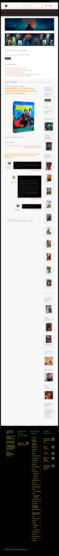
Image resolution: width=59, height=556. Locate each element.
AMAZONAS (34, 446)
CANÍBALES (36, 525)
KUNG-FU (34, 482)
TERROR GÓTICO (36, 531)
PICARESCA (34, 503)
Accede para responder (35, 170)
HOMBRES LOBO (35, 480)
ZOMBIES (34, 540)
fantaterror (47, 11)
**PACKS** (34, 437)
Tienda (5, 11)
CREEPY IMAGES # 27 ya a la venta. (14, 145)
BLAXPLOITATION (36, 455)
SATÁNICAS (36, 529)
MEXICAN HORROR (36, 486)
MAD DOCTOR (35, 484)
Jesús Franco (5, 14)
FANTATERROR (35, 466)
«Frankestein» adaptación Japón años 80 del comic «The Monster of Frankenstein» (32, 146)
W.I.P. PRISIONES (36, 536)
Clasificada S (29, 11)
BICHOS (34, 451)
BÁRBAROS (36, 473)
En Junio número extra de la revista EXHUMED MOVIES (16, 70)
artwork (38, 11)
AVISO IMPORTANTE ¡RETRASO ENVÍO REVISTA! (15, 75)
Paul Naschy (15, 14)
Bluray (20, 11)
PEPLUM (35, 477)
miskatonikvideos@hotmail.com (31, 192)
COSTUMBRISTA (37, 491)
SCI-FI (33, 516)
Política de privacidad (9, 549)
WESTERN (34, 538)
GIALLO (33, 469)
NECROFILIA (35, 501)
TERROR (34, 523)
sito (17, 86)
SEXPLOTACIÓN (35, 518)
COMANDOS (34, 460)
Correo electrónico (54, 1)
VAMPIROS (34, 534)
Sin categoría (11, 142)
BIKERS (34, 453)
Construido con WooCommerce (20, 549)
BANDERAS (34, 449)
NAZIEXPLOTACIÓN (36, 499)
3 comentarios (22, 86)
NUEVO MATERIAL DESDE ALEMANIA (13, 72)
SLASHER (34, 520)
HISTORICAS (35, 471)
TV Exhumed (24, 14)
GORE (35, 527)
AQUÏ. (22, 137)
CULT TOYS (34, 462)
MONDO (34, 489)
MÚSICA (34, 493)
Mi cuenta (13, 11)
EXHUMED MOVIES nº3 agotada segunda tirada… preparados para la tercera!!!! (21, 74)
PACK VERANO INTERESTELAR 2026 (13, 68)
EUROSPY (34, 464)
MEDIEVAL (36, 475)
